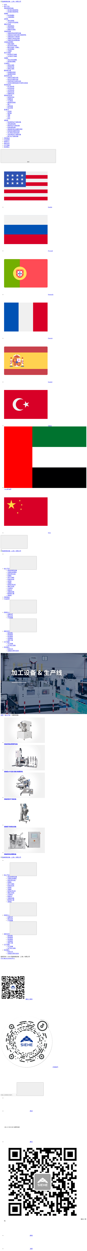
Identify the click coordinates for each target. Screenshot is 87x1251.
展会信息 (10, 616)
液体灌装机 (10, 26)
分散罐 (9, 51)
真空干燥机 (7, 52)
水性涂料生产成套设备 (14, 134)
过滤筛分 (7, 63)
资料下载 (10, 640)
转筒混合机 (10, 91)
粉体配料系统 (11, 72)
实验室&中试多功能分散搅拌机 (16, 35)
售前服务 (10, 634)
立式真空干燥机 (12, 56)
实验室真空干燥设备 (13, 36)
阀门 (8, 104)
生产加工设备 (11, 645)
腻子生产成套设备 (12, 136)
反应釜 (9, 111)
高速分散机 (10, 43)
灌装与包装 (7, 24)
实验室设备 (7, 31)
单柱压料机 (10, 20)
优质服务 (10, 638)
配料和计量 (7, 70)
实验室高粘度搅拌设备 (14, 33)
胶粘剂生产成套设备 (13, 125)
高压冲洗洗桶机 (12, 59)
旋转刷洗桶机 (11, 61)
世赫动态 (10, 614)
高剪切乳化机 (8, 75)
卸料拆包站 (10, 97)
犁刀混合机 (10, 86)
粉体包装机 (10, 27)
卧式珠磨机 (10, 15)
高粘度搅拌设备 (9, 8)
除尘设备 (10, 107)
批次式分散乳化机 (12, 79)
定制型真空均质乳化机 (14, 81)
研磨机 (6, 13)
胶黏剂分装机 (11, 29)
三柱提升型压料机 (12, 22)
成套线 (6, 120)
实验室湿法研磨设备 (13, 40)
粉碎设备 (10, 106)
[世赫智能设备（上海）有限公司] (11, 1)
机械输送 (10, 99)
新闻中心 (7, 612)
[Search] (14, 542)
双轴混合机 (10, 93)
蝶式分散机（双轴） (13, 47)
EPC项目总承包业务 (13, 132)
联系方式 (10, 649)
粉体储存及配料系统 (13, 131)
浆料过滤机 (10, 68)
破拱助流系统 (11, 102)
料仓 (8, 118)
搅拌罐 (9, 113)
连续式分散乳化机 (12, 77)
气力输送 (10, 100)
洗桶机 (6, 58)
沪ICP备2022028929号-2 (8, 958)
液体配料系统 (11, 74)
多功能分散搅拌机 (12, 11)
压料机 (6, 19)
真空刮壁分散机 (12, 45)
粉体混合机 (7, 84)
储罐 (8, 115)
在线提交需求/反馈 (13, 650)
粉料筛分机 (10, 67)
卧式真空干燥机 (12, 54)
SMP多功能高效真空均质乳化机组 (17, 83)
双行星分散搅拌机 (12, 10)
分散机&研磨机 (8, 42)
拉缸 (8, 116)
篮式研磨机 (10, 49)
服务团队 (10, 633)
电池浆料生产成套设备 (14, 122)
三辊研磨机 (10, 17)
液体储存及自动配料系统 (14, 129)
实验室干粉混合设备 (13, 38)
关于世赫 (10, 643)
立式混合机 (10, 90)
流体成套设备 (11, 124)
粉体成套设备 (11, 127)
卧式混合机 (10, 88)
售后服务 (10, 636)
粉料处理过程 (8, 95)
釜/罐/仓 (6, 109)
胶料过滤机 (10, 65)
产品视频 (10, 617)
